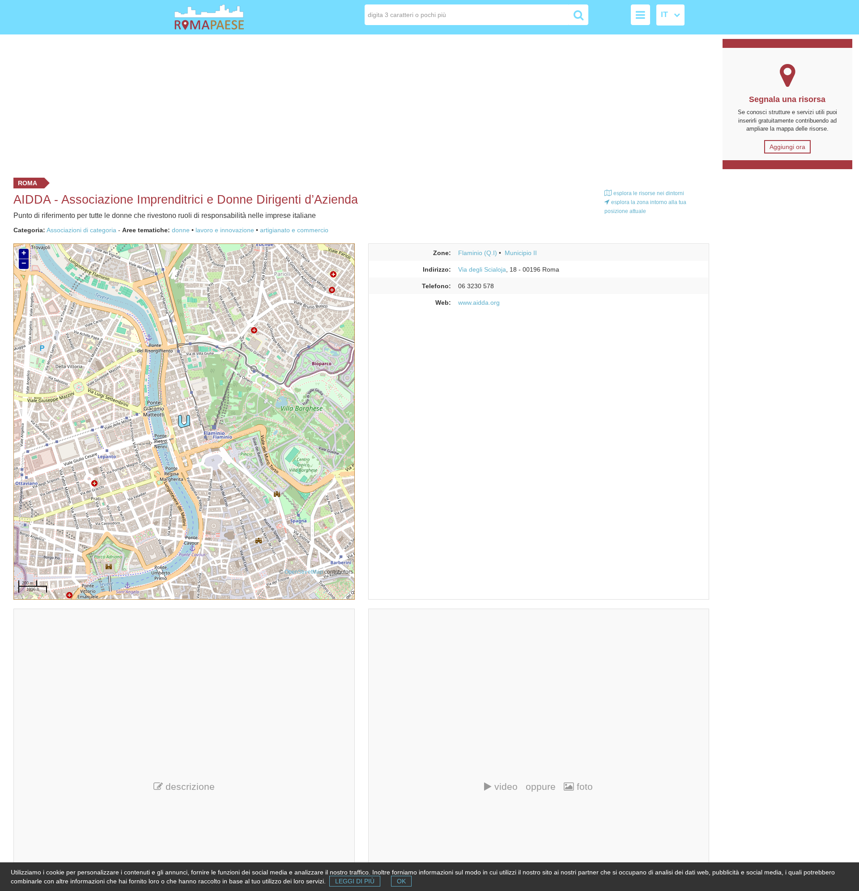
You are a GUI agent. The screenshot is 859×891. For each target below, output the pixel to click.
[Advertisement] (358, 103)
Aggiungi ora (787, 146)
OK (401, 881)
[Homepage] (225, 17)
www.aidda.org (479, 302)
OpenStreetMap (304, 572)
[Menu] (640, 14)
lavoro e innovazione (225, 230)
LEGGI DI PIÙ (354, 881)
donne (181, 230)
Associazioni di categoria (81, 230)
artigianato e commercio (294, 230)
